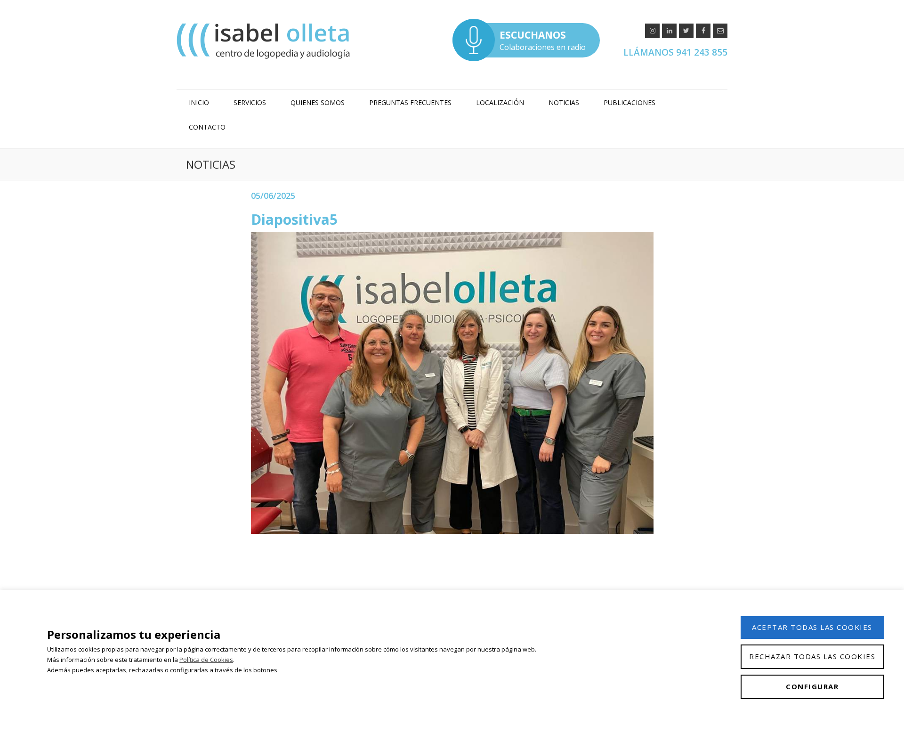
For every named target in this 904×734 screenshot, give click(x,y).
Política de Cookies (206, 659)
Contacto (207, 126)
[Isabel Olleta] (265, 40)
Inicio (199, 102)
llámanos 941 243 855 (675, 52)
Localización (500, 102)
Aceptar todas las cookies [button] (812, 627)
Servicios (250, 102)
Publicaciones (629, 102)
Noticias (564, 102)
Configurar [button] (812, 686)
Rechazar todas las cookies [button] (812, 656)
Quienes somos (318, 102)
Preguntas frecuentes (410, 102)
